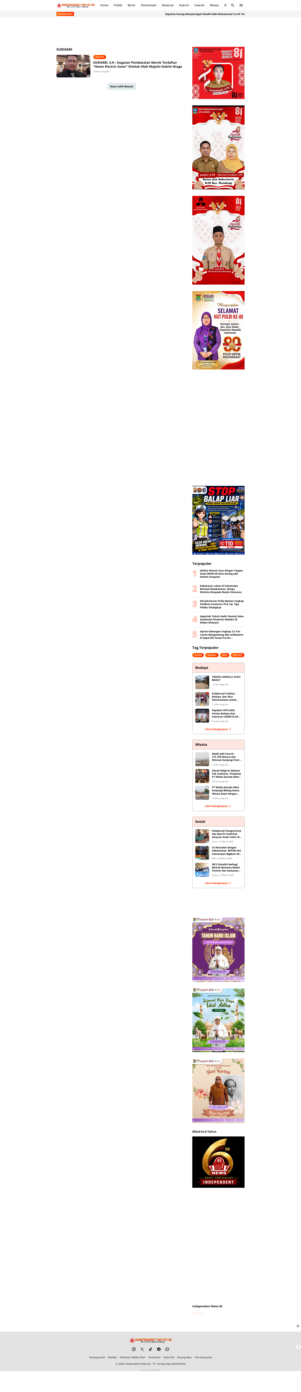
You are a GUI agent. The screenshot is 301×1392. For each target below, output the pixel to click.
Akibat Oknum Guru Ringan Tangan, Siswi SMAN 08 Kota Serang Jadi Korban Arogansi (221, 573)
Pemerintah (148, 5)
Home (104, 5)
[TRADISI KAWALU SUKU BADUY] (202, 682)
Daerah (199, 5)
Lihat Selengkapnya (216, 729)
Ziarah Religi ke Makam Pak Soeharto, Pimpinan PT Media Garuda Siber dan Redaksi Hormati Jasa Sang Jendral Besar (226, 774)
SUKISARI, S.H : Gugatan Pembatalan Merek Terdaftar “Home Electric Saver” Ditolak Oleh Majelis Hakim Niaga (137, 65)
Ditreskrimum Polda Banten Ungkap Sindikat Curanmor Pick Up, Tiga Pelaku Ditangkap (222, 604)
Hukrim (184, 5)
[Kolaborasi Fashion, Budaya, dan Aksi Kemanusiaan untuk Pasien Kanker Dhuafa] (202, 699)
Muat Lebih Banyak (121, 86)
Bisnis (131, 5)
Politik (118, 5)
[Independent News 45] (75, 5)
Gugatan (99, 57)
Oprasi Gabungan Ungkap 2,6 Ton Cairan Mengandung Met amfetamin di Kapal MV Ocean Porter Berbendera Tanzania (221, 634)
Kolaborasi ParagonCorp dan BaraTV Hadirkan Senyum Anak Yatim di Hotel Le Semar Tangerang (226, 834)
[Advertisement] (150, 31)
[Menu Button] (241, 5)
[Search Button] (232, 5)
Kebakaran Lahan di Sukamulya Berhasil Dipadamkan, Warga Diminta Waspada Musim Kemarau (221, 589)
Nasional (167, 5)
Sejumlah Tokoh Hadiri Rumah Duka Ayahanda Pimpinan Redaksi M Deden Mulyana (222, 619)
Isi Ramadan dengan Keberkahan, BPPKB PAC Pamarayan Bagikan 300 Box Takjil (226, 851)
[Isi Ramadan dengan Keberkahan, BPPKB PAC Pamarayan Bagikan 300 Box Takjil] (202, 853)
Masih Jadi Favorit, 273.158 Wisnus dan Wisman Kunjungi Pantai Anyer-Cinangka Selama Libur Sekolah (226, 757)
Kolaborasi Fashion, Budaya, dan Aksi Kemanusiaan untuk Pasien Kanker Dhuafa (225, 697)
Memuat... (198, 1313)
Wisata (214, 5)
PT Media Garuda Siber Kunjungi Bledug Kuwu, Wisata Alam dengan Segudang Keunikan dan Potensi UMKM (226, 790)
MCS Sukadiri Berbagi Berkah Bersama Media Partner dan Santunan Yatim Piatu (226, 867)
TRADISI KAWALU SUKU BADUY (226, 678)
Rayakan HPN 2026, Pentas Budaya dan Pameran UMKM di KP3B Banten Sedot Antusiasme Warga (226, 713)
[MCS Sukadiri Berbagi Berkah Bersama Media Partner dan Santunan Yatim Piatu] (202, 870)
